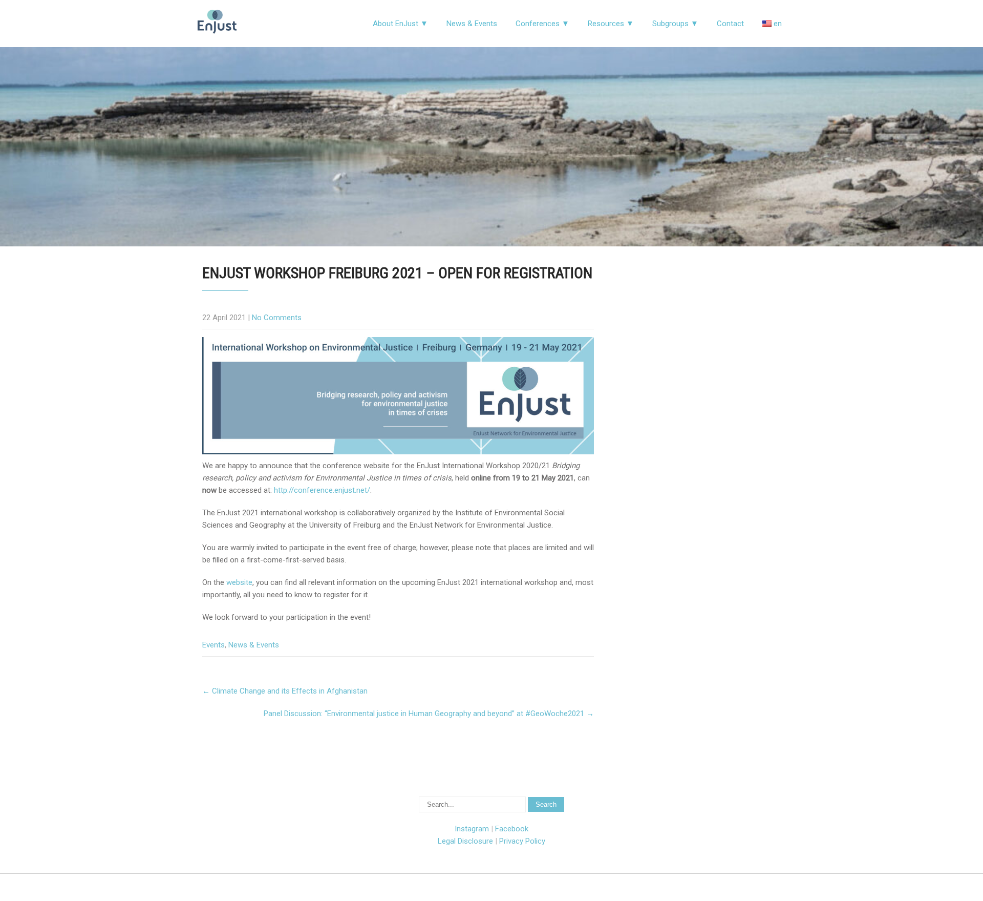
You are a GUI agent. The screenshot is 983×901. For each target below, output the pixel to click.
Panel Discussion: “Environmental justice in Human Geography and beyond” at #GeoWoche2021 (429, 713)
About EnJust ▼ (400, 23)
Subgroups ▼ (675, 23)
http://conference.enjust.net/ (322, 490)
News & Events (471, 23)
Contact (730, 23)
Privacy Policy (522, 841)
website (239, 582)
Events (213, 644)
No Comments (277, 317)
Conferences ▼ (542, 23)
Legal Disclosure (465, 841)
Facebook (511, 828)
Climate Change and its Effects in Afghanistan (285, 691)
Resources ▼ (611, 23)
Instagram (472, 828)
